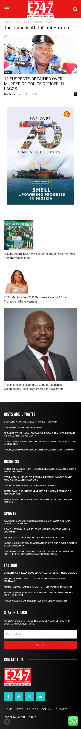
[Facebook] (8, 696)
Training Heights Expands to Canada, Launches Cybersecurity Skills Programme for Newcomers (34, 386)
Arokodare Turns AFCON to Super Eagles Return (34, 537)
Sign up (40, 645)
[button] (7, 722)
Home (7, 21)
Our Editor (10, 93)
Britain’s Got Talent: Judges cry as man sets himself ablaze (40, 573)
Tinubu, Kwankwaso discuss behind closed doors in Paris (39, 449)
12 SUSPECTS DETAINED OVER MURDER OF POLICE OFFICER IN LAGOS (34, 84)
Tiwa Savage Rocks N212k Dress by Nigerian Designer (35, 601)
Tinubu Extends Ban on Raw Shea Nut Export (31, 485)
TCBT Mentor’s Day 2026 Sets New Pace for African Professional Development (36, 299)
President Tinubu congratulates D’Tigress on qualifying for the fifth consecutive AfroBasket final (39, 552)
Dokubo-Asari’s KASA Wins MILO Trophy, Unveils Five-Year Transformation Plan (39, 255)
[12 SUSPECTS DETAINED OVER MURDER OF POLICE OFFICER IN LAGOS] (40, 54)
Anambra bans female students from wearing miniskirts (38, 587)
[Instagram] (19, 696)
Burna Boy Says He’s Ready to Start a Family (31, 422)
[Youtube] (40, 696)
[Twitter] (29, 696)
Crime (8, 72)
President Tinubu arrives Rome (23, 427)
